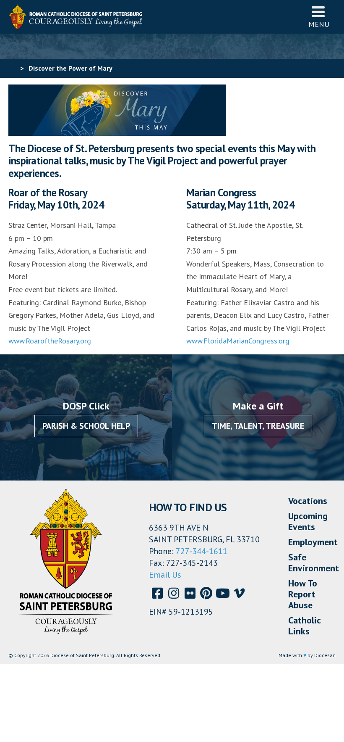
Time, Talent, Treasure (258, 425)
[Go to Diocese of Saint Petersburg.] (11, 68)
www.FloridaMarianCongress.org (237, 341)
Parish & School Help (86, 425)
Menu (318, 24)
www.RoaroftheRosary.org (49, 341)
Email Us (165, 574)
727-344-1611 (201, 551)
